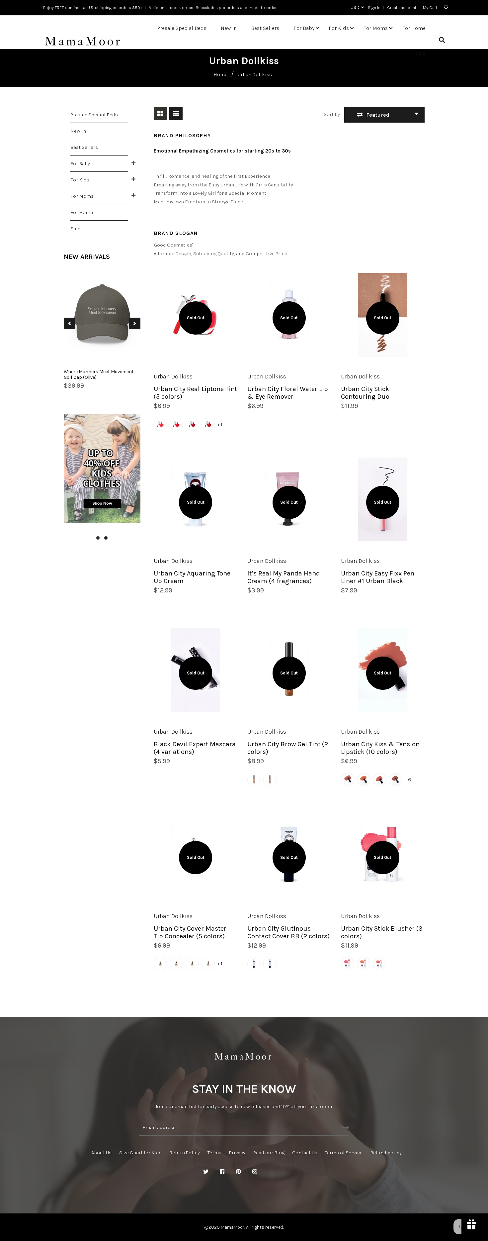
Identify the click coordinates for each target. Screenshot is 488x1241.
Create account (401, 7)
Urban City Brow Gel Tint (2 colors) (287, 748)
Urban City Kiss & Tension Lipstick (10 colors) (380, 748)
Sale (75, 229)
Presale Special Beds (94, 115)
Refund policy (386, 1153)
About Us (101, 1153)
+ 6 (408, 779)
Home (220, 74)
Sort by (332, 114)
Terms (214, 1153)
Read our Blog (269, 1153)
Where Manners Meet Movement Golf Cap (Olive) (99, 374)
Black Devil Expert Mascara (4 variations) (195, 748)
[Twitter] (206, 1172)
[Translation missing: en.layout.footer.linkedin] (271, 1172)
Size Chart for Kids (140, 1153)
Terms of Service (344, 1153)
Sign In (374, 7)
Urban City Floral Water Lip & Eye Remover (287, 392)
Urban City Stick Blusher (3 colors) (382, 932)
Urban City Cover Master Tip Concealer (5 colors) (190, 932)
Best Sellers (84, 147)
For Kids (79, 180)
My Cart (430, 7)
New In (78, 131)
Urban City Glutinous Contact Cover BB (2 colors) (288, 932)
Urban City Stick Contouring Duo (365, 392)
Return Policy (184, 1153)
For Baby (80, 163)
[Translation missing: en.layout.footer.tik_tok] (287, 1172)
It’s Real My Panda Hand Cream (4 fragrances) (283, 577)
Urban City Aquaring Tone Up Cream (192, 577)
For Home (81, 212)
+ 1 (219, 424)
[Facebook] (222, 1172)
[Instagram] (255, 1172)
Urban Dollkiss (173, 376)
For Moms (82, 196)
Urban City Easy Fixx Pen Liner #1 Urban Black (377, 577)
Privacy (237, 1153)
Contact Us (304, 1153)
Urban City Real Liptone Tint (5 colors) (195, 392)
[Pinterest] (238, 1172)
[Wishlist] (444, 7)
